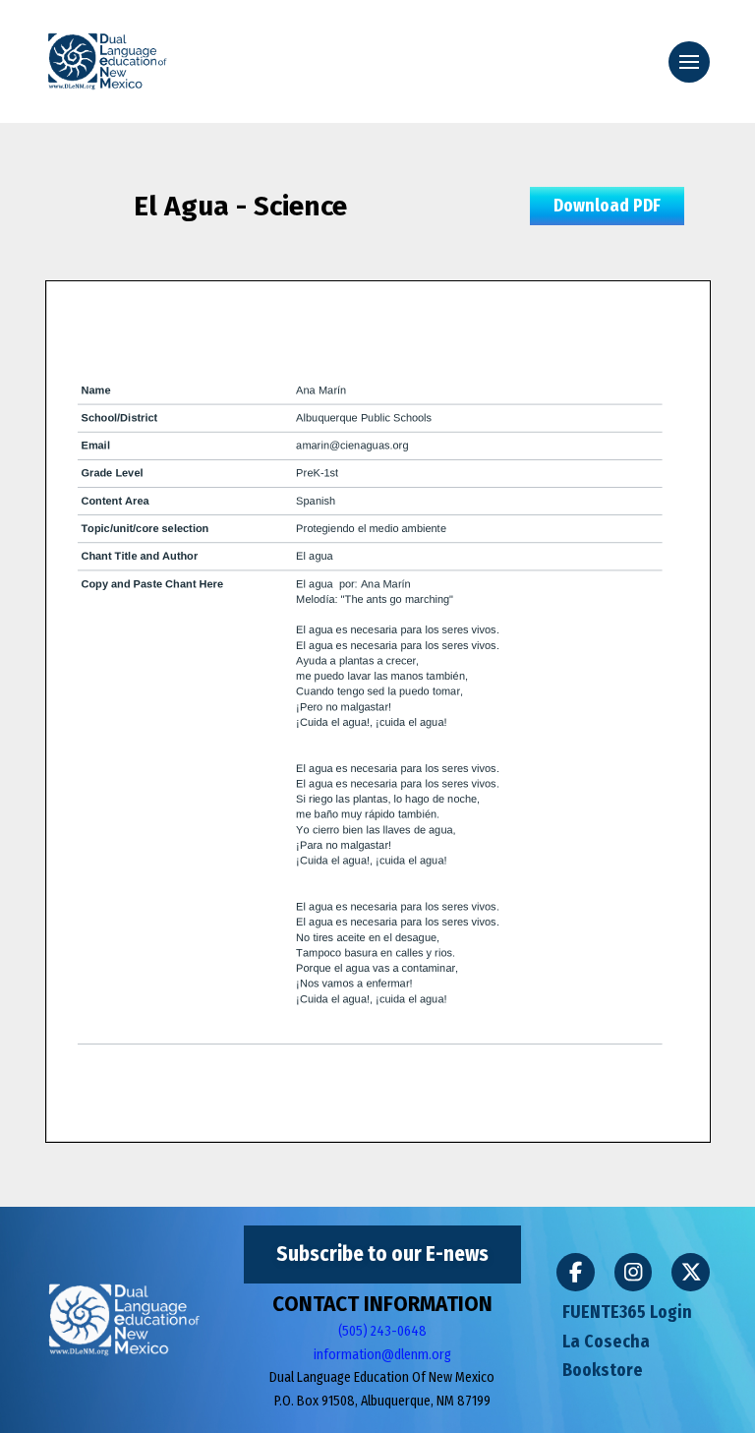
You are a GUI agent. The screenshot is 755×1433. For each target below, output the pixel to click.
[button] (689, 62)
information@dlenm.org (382, 1354)
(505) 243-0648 (382, 1331)
